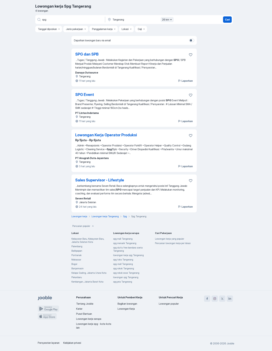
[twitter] (222, 298)
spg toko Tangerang (123, 259)
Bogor (74, 264)
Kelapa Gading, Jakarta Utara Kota (88, 272)
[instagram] (215, 298)
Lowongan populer (169, 303)
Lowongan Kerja (126, 308)
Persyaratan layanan (49, 342)
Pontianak (76, 255)
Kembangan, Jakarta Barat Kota (87, 281)
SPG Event (84, 94)
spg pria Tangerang (122, 281)
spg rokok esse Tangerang (126, 272)
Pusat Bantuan (84, 313)
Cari (227, 19)
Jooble (230, 343)
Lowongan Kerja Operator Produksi (106, 135)
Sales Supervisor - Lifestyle (99, 180)
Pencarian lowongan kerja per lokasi (173, 243)
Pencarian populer (81, 226)
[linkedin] (230, 298)
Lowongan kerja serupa (88, 318)
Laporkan (187, 80)
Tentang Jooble (84, 303)
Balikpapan (76, 250)
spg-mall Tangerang (123, 264)
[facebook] (207, 298)
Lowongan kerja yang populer (169, 238)
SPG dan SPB (87, 54)
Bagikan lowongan (127, 303)
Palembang (76, 246)
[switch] (191, 40)
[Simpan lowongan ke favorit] (190, 54)
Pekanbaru (76, 277)
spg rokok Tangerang (123, 268)
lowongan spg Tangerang (125, 277)
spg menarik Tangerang (124, 243)
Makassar (76, 259)
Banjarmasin (77, 268)
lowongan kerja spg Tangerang (128, 255)
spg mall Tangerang (123, 238)
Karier (79, 308)
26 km (165, 19)
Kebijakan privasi (72, 342)
